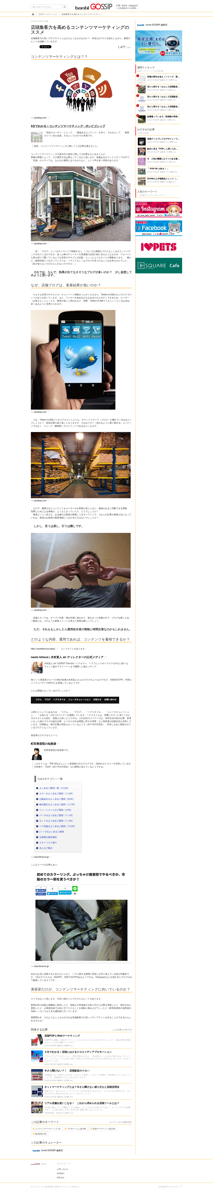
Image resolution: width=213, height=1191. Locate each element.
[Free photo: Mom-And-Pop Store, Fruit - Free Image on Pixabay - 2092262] (81, 203)
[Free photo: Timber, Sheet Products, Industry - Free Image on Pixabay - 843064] (81, 465)
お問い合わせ (62, 1169)
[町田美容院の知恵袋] (81, 814)
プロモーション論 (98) (76, 1128)
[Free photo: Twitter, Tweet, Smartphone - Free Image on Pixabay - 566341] (81, 360)
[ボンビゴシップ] (106, 7)
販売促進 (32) (41, 1133)
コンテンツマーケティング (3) (48, 1128)
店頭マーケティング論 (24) (103, 1128)
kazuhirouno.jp (41, 856)
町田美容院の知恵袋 (43, 744)
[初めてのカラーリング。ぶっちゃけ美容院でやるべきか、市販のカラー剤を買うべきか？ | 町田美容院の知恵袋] (81, 917)
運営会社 (60, 1177)
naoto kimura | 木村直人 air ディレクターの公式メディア (67, 657)
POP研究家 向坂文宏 (53, 1112)
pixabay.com (40, 117)
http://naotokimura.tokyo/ (43, 648)
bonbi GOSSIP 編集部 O (157, 79)
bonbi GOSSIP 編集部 (53, 1045)
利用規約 (60, 1173)
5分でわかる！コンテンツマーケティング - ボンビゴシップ (68, 126)
